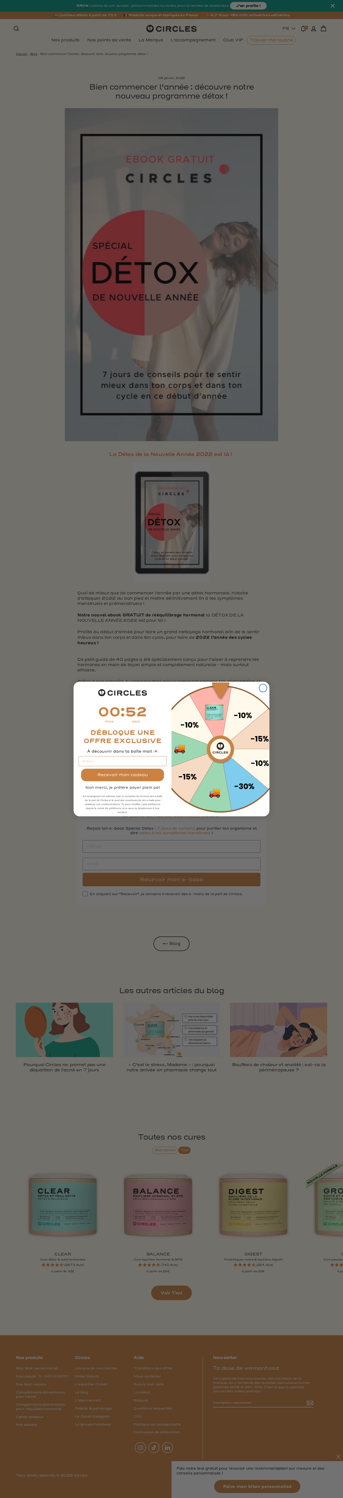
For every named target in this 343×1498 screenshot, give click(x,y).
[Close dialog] (263, 688)
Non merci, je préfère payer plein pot (122, 787)
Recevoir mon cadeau (122, 774)
